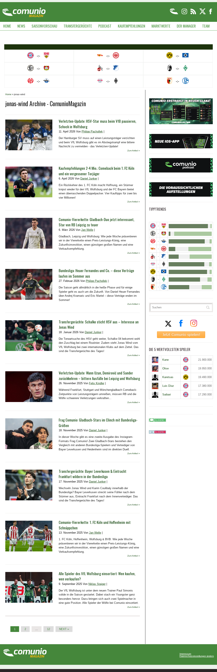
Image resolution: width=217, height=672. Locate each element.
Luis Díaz (168, 385)
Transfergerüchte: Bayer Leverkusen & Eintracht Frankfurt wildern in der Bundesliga (92, 474)
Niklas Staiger (97, 584)
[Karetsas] (155, 377)
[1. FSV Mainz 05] (153, 241)
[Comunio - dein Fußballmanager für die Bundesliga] (174, 13)
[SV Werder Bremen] (163, 279)
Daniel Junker (88, 178)
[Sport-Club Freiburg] (153, 279)
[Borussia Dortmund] (153, 271)
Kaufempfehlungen (131, 26)
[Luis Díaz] (155, 386)
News (21, 26)
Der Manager (186, 26)
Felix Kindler (96, 383)
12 (48, 629)
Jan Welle (87, 229)
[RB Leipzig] (153, 264)
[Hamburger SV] (163, 271)
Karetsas (167, 377)
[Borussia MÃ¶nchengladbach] (163, 264)
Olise (165, 368)
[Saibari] (155, 394)
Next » (64, 629)
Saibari (166, 394)
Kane (165, 359)
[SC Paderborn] (163, 241)
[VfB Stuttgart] (163, 225)
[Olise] (155, 368)
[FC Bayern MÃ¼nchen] (153, 225)
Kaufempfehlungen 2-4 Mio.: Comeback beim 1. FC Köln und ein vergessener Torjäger (96, 171)
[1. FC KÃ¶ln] (153, 256)
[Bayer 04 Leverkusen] (163, 233)
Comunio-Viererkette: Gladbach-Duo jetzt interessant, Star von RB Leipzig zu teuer (96, 222)
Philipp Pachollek (92, 131)
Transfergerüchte (78, 26)
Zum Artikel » (133, 150)
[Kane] (155, 360)
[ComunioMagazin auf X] (202, 13)
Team (206, 26)
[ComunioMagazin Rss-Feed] (194, 13)
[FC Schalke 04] (163, 286)
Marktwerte (161, 26)
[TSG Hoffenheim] (163, 256)
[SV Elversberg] (153, 233)
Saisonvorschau (44, 26)
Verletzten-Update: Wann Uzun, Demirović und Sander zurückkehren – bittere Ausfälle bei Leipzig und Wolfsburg (99, 375)
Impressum (185, 654)
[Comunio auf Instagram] (185, 13)
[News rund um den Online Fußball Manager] (24, 11)
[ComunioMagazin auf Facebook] (210, 13)
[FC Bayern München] (186, 359)
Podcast (104, 26)
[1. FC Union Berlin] (153, 248)
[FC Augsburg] (153, 286)
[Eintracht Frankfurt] (163, 248)
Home (7, 26)
